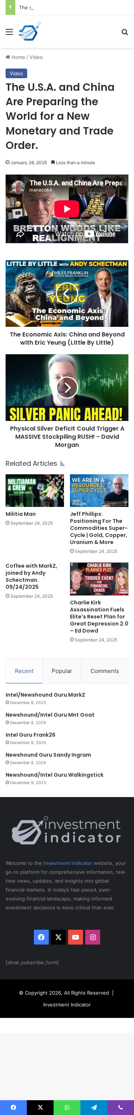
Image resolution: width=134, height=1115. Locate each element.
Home (17, 57)
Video (36, 57)
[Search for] (124, 34)
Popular (62, 670)
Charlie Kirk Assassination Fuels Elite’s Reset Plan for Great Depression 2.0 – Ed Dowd (99, 616)
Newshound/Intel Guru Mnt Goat (50, 715)
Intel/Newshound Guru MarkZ (45, 694)
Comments (104, 670)
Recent (24, 670)
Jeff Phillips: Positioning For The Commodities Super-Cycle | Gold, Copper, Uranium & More (99, 528)
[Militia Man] (35, 490)
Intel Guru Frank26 (30, 735)
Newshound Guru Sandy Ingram (48, 755)
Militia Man (21, 514)
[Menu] (9, 34)
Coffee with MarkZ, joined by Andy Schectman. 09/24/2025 (31, 576)
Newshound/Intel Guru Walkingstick (54, 775)
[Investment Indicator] (30, 31)
